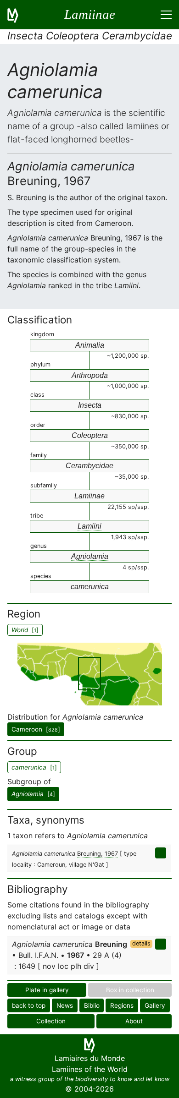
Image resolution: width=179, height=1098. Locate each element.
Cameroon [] (35, 729)
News (64, 1005)
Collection (51, 1021)
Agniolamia (89, 556)
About (134, 1021)
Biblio (92, 1005)
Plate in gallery (47, 990)
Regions (122, 1005)
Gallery (155, 1005)
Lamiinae (89, 496)
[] (33, 794)
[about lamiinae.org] (18, 14)
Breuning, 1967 (97, 853)
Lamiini (89, 526)
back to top (28, 1005)
